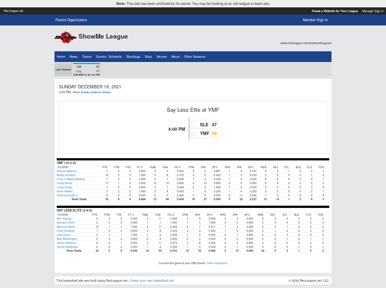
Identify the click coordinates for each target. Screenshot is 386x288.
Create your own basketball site (151, 280)
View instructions (217, 263)
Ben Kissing (64, 218)
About (175, 56)
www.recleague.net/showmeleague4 (306, 43)
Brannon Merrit (66, 226)
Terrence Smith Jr (67, 195)
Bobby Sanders (66, 175)
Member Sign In (315, 19)
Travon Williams (66, 242)
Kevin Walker (65, 191)
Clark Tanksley (66, 230)
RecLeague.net (13, 10)
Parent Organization (71, 19)
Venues (161, 56)
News (74, 56)
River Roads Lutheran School (92, 92)
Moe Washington (67, 238)
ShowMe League (103, 36)
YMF (213, 109)
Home (61, 56)
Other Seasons (194, 56)
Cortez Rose (64, 187)
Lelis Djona (64, 234)
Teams (87, 56)
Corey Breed (64, 183)
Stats (148, 56)
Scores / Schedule (109, 56)
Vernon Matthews (67, 247)
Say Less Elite (183, 109)
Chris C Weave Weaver (71, 179)
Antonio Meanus (67, 171)
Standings (133, 56)
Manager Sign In (373, 11)
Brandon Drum (66, 222)
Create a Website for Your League (335, 11)
